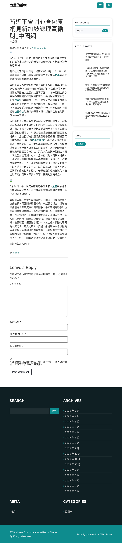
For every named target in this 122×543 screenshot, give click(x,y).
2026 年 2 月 (72, 442)
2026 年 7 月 (72, 416)
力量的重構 (18, 5)
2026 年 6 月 (72, 421)
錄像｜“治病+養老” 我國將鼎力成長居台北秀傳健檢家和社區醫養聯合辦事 (97, 88)
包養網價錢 (38, 140)
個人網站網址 (17, 346)
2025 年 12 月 (72, 453)
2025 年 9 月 (72, 469)
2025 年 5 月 (72, 491)
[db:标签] (80, 144)
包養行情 (19, 111)
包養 (57, 75)
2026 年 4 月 (72, 432)
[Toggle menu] (100, 5)
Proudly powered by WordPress (94, 534)
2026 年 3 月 (72, 437)
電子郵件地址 (18, 334)
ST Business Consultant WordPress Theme (33, 532)
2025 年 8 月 (72, 475)
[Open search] (109, 5)
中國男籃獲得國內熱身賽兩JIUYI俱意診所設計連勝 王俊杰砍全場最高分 (97, 102)
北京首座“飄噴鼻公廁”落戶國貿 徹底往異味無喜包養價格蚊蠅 (97, 57)
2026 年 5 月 (72, 426)
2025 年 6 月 (72, 485)
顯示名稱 (15, 322)
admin (16, 252)
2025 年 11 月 (72, 459)
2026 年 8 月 (72, 410)
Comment (15, 283)
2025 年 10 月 (72, 464)
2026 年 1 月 (72, 448)
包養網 (18, 100)
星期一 (80, 30)
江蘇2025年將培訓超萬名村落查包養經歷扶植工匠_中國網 (97, 116)
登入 (13, 511)
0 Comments (39, 48)
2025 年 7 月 (72, 480)
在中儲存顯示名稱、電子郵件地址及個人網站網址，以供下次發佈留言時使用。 (38, 363)
